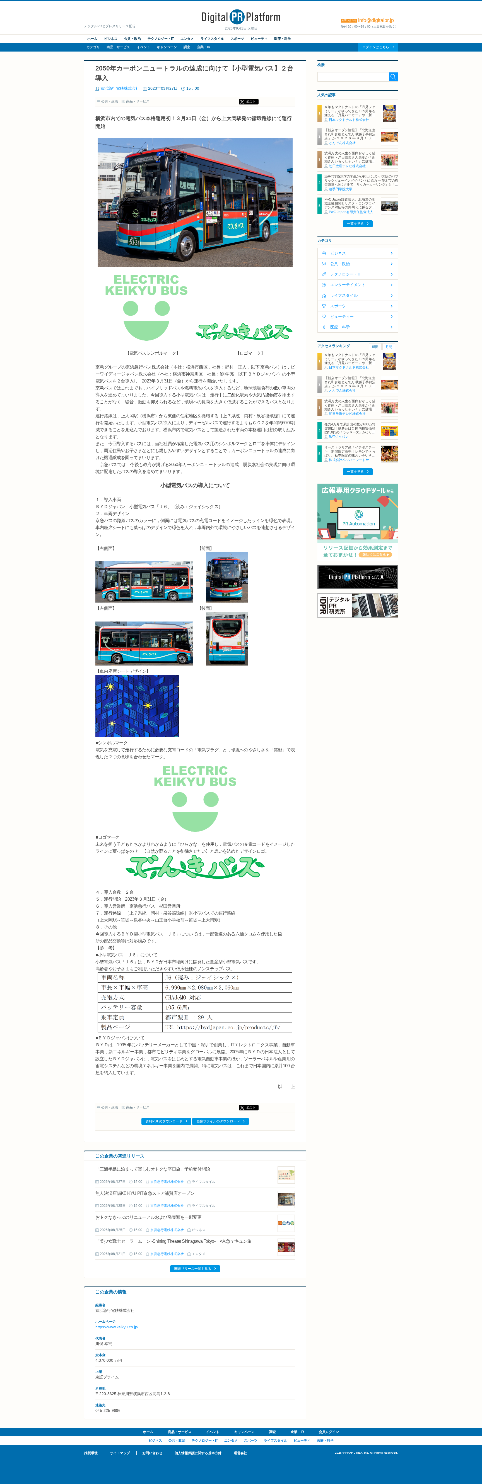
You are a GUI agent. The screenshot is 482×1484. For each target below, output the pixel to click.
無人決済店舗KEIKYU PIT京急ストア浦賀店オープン (144, 1193)
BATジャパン (338, 437)
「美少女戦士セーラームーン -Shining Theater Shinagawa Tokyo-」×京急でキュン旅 (173, 1241)
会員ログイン (329, 1432)
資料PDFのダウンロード (164, 1121)
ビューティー (342, 316)
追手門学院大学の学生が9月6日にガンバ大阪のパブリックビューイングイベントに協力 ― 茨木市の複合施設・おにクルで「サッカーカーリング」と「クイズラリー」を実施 (361, 182)
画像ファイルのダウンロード (218, 1121)
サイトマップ (120, 1453)
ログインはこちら (375, 47)
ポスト (251, 102)
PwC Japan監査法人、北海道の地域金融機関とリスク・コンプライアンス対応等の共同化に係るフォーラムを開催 (349, 205)
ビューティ (259, 39)
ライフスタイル (212, 39)
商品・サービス (118, 47)
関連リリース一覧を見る (192, 1269)
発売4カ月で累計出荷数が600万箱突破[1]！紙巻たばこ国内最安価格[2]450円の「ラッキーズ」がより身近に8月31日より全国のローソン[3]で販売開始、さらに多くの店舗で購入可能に (349, 434)
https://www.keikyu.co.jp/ (116, 1327)
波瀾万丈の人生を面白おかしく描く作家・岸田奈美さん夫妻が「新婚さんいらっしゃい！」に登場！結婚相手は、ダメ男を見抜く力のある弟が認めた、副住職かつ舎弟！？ (349, 163)
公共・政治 (132, 39)
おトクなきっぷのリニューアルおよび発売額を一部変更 (148, 1217)
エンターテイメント (347, 284)
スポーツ (237, 39)
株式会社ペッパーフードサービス (354, 460)
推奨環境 (91, 1453)
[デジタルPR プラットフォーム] (241, 23)
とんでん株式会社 (342, 143)
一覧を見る (355, 224)
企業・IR (203, 47)
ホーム (92, 39)
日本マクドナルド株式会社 (349, 120)
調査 (187, 47)
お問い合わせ (152, 1453)
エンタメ (187, 39)
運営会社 (240, 1453)
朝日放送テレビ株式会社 (347, 166)
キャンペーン (167, 47)
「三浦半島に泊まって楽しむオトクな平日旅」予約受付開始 (152, 1169)
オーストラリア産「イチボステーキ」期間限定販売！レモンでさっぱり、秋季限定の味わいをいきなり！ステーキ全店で (349, 453)
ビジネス (110, 39)
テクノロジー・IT (161, 39)
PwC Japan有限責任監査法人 (351, 212)
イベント (143, 47)
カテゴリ (93, 47)
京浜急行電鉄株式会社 (119, 88)
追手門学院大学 (340, 189)
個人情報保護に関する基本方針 (198, 1453)
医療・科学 (282, 39)
